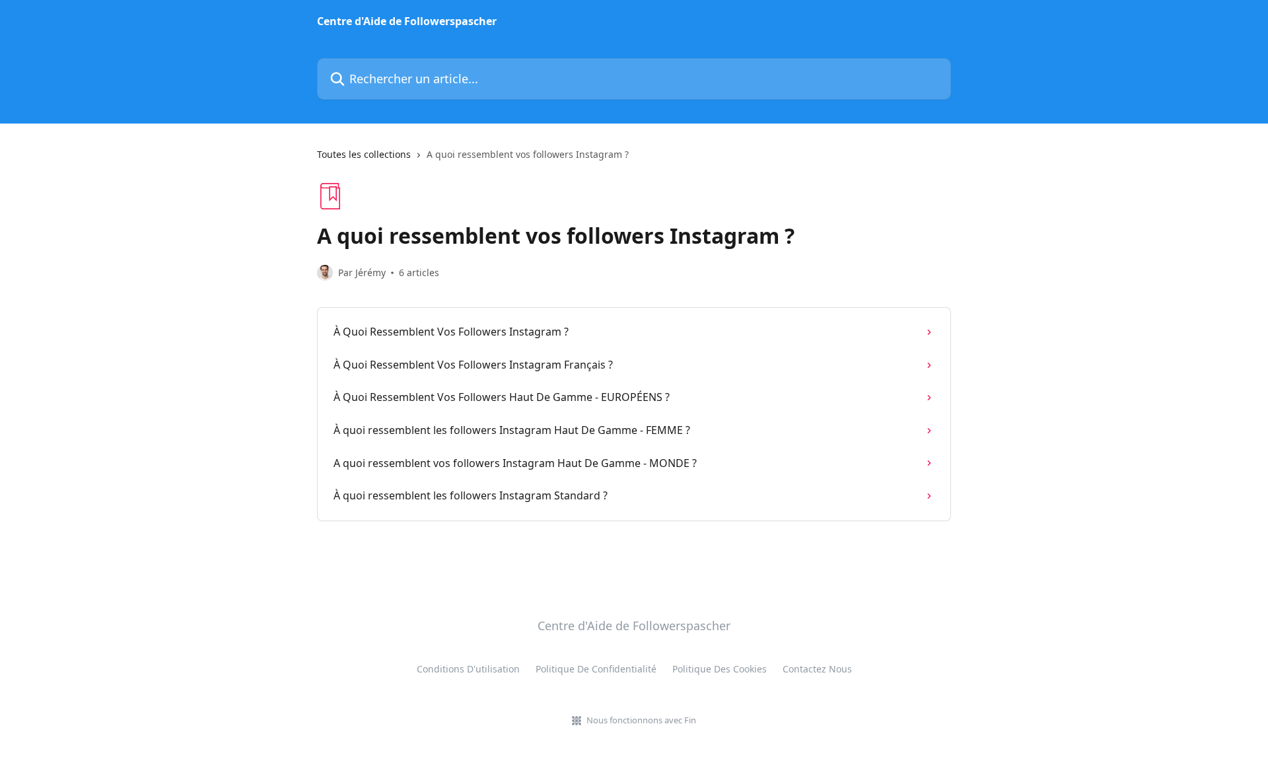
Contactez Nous (817, 669)
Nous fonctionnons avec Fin (641, 720)
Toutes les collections (364, 154)
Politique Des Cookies (719, 669)
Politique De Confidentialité (596, 669)
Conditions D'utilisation (468, 669)
